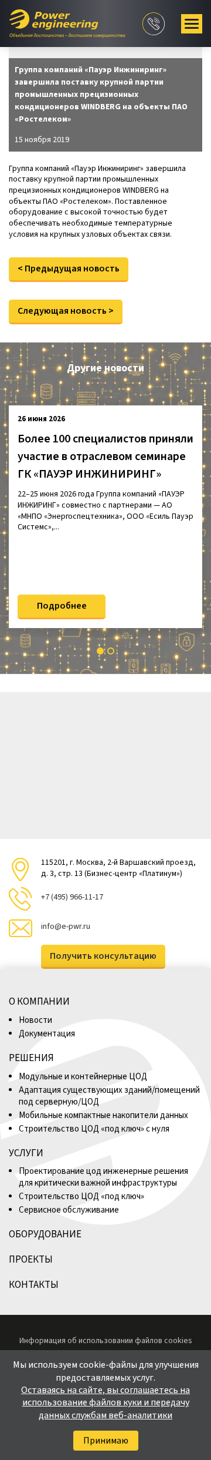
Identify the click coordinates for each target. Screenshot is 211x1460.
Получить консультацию (103, 955)
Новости (35, 1020)
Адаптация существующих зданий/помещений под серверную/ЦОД (109, 1096)
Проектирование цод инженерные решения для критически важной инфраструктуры (103, 1177)
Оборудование (45, 1234)
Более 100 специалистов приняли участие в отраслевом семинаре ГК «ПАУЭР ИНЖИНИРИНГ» (105, 456)
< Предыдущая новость (69, 268)
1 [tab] (100, 651)
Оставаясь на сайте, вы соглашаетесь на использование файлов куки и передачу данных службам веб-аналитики (105, 1403)
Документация (47, 1034)
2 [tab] (110, 651)
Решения (31, 1058)
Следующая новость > (66, 310)
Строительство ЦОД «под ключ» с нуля (94, 1129)
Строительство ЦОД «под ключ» (81, 1196)
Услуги (26, 1153)
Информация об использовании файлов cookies (105, 1341)
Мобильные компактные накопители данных (103, 1115)
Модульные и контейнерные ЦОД (84, 1076)
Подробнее (62, 605)
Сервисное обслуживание (69, 1210)
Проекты (31, 1260)
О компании (39, 1002)
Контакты (34, 1285)
